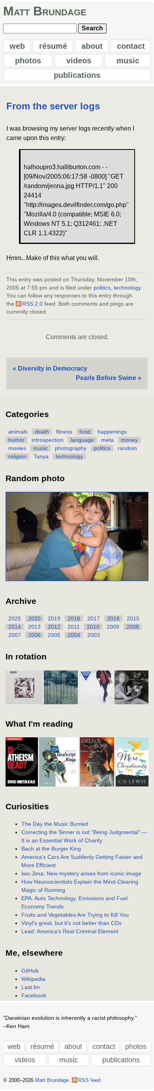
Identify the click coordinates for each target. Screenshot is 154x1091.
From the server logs (53, 106)
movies (17, 448)
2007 (14, 635)
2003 (93, 635)
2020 (34, 618)
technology (127, 288)
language (82, 440)
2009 (113, 627)
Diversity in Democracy (52, 368)
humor (16, 440)
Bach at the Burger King (51, 848)
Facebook (33, 995)
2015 (133, 618)
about (92, 46)
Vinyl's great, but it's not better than (71, 923)
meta (107, 440)
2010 (93, 627)
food (84, 431)
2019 (54, 618)
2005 (54, 635)
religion (17, 456)
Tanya (41, 456)
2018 (74, 618)
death (42, 431)
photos (28, 60)
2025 (14, 618)
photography (70, 448)
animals (18, 431)
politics (102, 288)
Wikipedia (33, 979)
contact (131, 46)
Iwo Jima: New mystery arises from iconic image (81, 873)
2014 (14, 627)
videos (78, 60)
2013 (34, 627)
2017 (93, 618)
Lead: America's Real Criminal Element (69, 931)
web (17, 46)
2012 (54, 627)
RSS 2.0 (32, 304)
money (129, 440)
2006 (34, 635)
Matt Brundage (44, 11)
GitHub (30, 970)
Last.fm (30, 987)
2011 (74, 627)
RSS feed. (90, 1080)
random (127, 448)
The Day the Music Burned (54, 824)
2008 (132, 627)
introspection (48, 440)
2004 (74, 635)
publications (77, 75)
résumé (53, 46)
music (127, 60)
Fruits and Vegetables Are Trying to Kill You (75, 915)
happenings (112, 431)
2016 (113, 618)
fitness (64, 431)
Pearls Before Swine (106, 378)
